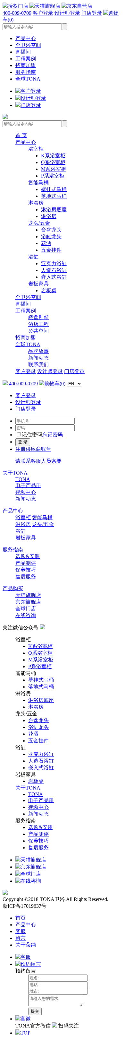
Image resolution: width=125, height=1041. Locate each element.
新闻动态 (38, 358)
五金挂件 (51, 250)
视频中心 (25, 492)
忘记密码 (52, 434)
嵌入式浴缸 (54, 277)
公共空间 (38, 331)
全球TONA (27, 79)
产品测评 (25, 563)
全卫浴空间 (28, 45)
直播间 (23, 52)
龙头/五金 (39, 223)
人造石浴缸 (54, 270)
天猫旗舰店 (47, 6)
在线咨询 (25, 615)
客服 (20, 931)
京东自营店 (79, 6)
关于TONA (15, 473)
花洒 (46, 243)
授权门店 (18, 6)
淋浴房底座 (54, 209)
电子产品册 (28, 485)
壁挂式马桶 (54, 189)
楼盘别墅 (38, 317)
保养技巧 (25, 570)
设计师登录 (67, 13)
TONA (22, 479)
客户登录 (43, 13)
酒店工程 (38, 324)
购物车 (54, 383)
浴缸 (33, 256)
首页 (20, 918)
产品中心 (25, 38)
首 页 (21, 135)
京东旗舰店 (28, 602)
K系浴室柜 (53, 155)
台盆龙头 (51, 229)
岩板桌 (48, 290)
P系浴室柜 (52, 176)
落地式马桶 (54, 196)
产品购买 (13, 588)
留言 (20, 938)
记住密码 (32, 434)
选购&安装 (27, 556)
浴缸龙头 (51, 236)
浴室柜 (36, 149)
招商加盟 (25, 65)
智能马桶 (38, 182)
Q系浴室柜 (53, 162)
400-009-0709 (17, 13)
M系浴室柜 (53, 169)
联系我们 (38, 364)
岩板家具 (38, 283)
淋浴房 (36, 203)
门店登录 (91, 13)
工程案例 (25, 58)
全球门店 (25, 608)
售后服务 (25, 576)
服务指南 (25, 72)
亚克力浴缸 (54, 263)
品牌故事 (38, 351)
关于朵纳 (25, 945)
